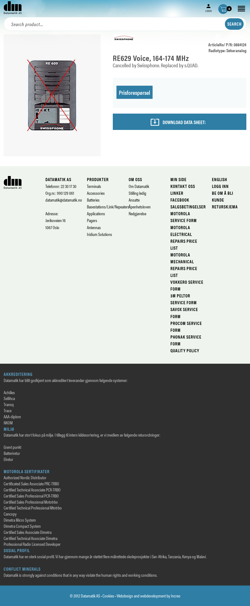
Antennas (94, 227)
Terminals (94, 186)
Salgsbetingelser (188, 207)
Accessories (96, 193)
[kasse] (223, 9)
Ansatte (134, 200)
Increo (175, 596)
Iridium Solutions (99, 234)
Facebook (179, 200)
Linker (176, 193)
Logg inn (220, 186)
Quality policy (184, 350)
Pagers (92, 220)
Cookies (108, 596)
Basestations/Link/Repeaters (108, 207)
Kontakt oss (182, 186)
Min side (178, 179)
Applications (96, 213)
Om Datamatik (139, 186)
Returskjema (225, 207)
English (219, 179)
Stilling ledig (137, 193)
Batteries (93, 200)
